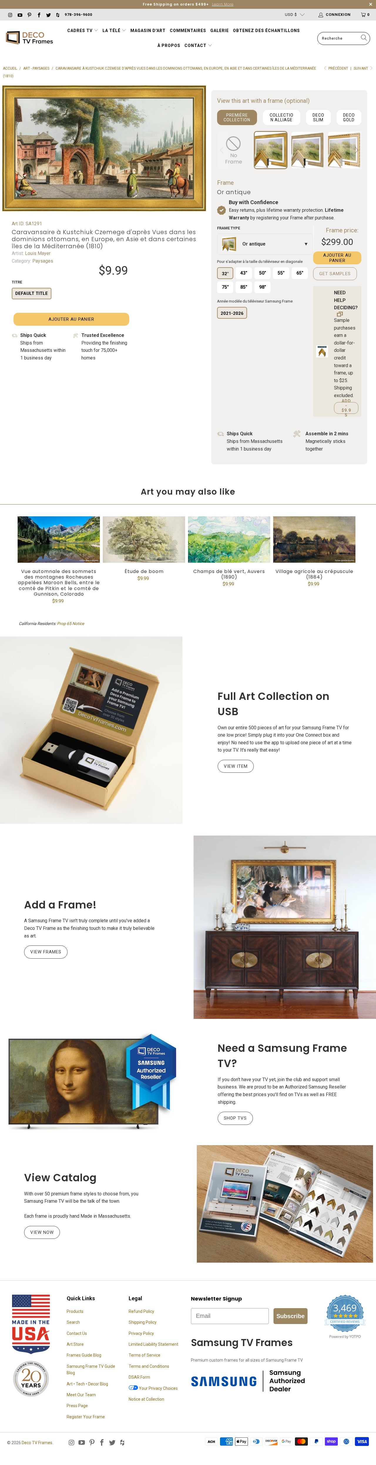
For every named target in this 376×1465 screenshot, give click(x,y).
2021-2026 (232, 313)
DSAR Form (139, 1377)
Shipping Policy (143, 1322)
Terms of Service (144, 1355)
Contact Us (77, 1333)
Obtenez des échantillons (266, 30)
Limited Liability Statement (153, 1344)
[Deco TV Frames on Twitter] (48, 14)
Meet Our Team (81, 1394)
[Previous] (223, 150)
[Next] (356, 150)
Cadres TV (80, 30)
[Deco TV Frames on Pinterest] (29, 14)
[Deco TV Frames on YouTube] (19, 14)
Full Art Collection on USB (274, 704)
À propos (168, 45)
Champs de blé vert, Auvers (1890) (229, 539)
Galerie (219, 30)
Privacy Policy (141, 1333)
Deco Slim (318, 117)
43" (243, 273)
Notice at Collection (146, 1399)
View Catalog (60, 1177)
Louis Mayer (37, 253)
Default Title (31, 293)
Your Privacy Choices (158, 1388)
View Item (236, 766)
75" (225, 287)
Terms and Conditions (149, 1366)
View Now (42, 1232)
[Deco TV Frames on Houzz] (57, 14)
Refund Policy (141, 1311)
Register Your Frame (86, 1416)
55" (281, 273)
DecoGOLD (349, 117)
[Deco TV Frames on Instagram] (10, 14)
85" (243, 287)
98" (262, 287)
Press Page (77, 1405)
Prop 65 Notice (70, 623)
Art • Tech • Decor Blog (87, 1384)
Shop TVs (235, 1118)
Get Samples (335, 273)
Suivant (361, 68)
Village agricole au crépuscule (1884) (314, 539)
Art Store (75, 1344)
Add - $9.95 (346, 408)
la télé (112, 30)
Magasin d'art (148, 30)
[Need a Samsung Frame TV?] (91, 1082)
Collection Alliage (281, 117)
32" (225, 273)
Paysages (42, 261)
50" (262, 273)
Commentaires (188, 30)
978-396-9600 (78, 14)
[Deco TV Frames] (29, 38)
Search (73, 1322)
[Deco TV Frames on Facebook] (38, 14)
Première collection (237, 117)
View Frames (45, 952)
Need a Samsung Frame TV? (282, 1056)
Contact (196, 45)
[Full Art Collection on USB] (91, 730)
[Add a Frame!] (285, 927)
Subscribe (290, 1316)
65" (299, 273)
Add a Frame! (60, 905)
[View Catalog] (285, 1204)
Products (75, 1311)
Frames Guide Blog (84, 1355)
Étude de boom (144, 539)
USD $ (291, 14)
